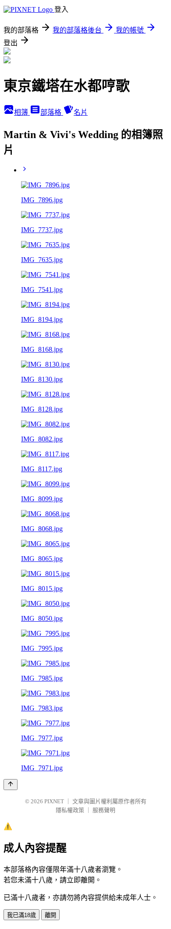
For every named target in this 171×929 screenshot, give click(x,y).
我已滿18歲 (21, 915)
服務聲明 (104, 810)
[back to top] (11, 784)
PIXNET (54, 801)
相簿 (22, 112)
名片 (81, 112)
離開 (50, 915)
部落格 (51, 112)
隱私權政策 (70, 810)
